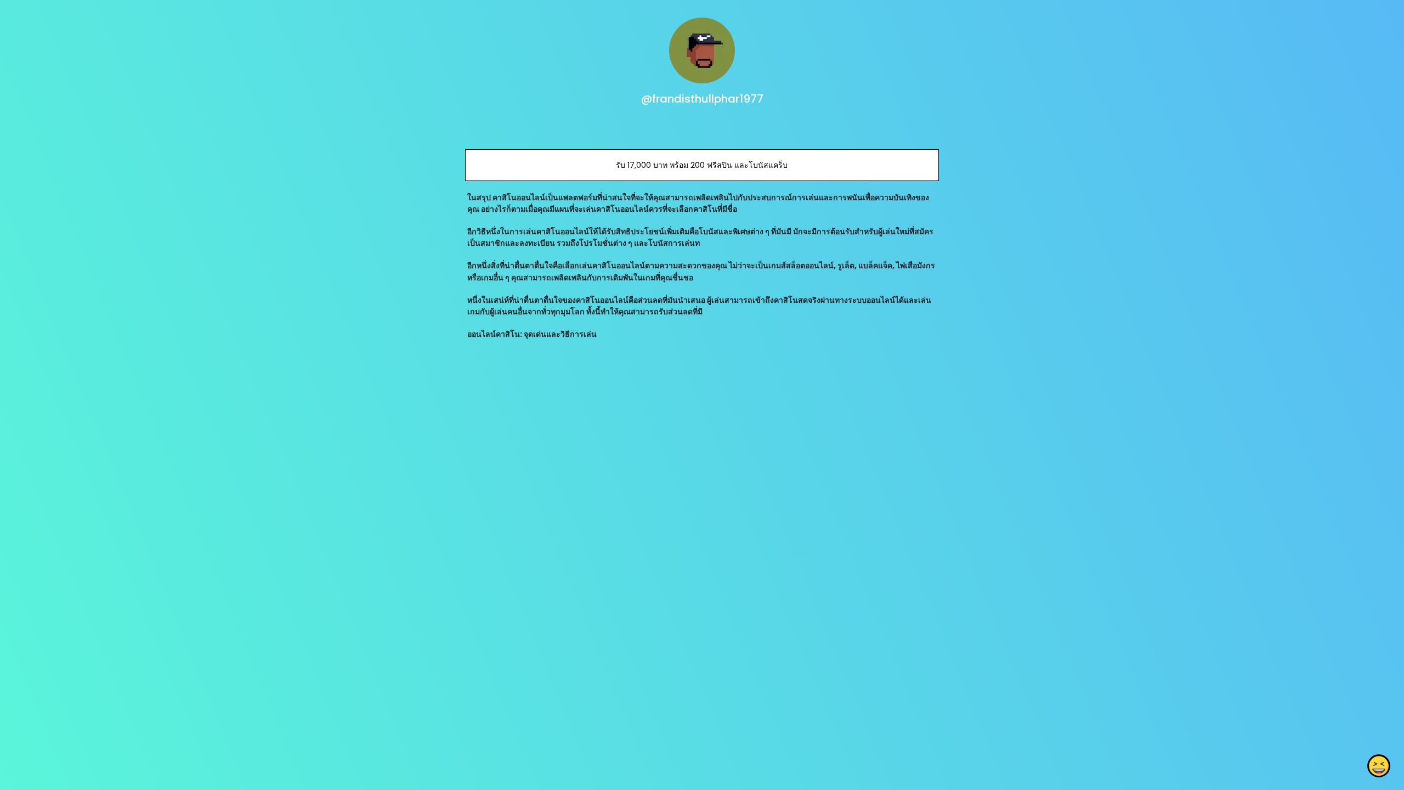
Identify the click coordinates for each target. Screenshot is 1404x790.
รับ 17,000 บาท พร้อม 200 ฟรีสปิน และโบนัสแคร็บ (702, 165)
